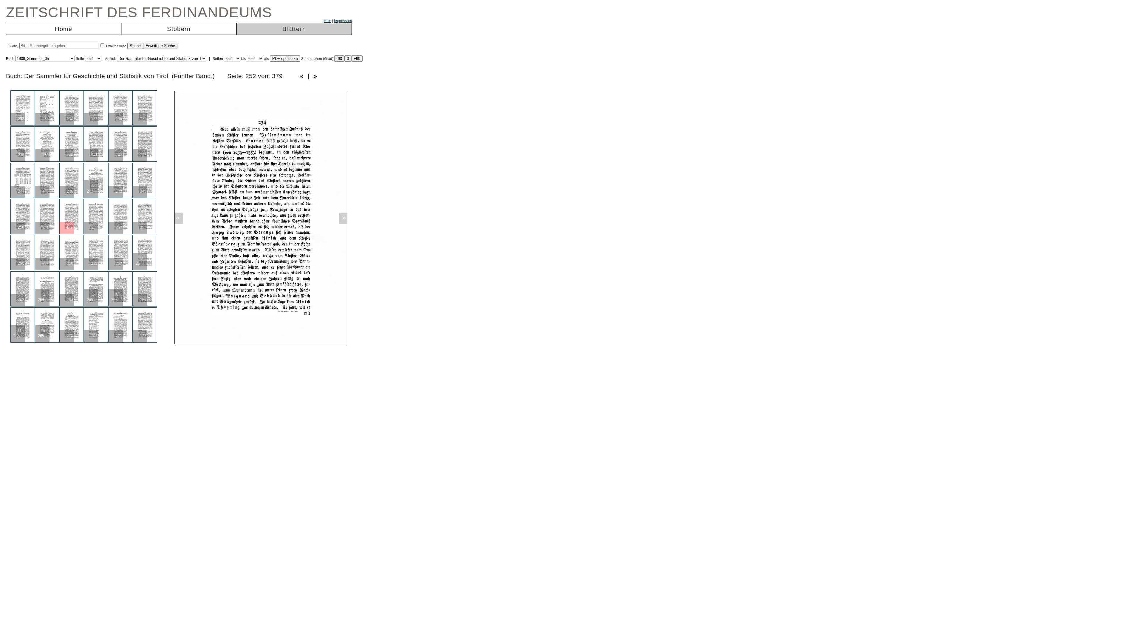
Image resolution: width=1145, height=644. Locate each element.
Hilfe (327, 21)
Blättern (294, 29)
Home (63, 29)
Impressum (343, 21)
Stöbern (179, 29)
